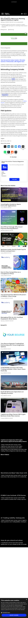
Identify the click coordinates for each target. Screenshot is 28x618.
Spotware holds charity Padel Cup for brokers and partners (13, 250)
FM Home (2, 17)
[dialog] (14, 608)
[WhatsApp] (5, 152)
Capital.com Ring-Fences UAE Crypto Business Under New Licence (13, 415)
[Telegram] (16, 146)
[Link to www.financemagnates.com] (14, 194)
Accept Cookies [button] (14, 615)
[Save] (16, 153)
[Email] (12, 146)
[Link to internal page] (5, 167)
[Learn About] (23, 147)
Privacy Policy (4, 611)
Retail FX (5, 17)
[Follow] (8, 153)
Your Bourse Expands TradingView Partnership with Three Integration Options (12, 345)
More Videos (5, 454)
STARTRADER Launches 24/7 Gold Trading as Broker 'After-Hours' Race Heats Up (13, 369)
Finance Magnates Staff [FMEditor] (19, 22)
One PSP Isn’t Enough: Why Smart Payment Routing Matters (12, 227)
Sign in (25, 13)
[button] (14, 612)
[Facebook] (19, 146)
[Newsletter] (22, 14)
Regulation (8, 17)
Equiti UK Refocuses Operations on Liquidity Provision (12, 392)
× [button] (26, 599)
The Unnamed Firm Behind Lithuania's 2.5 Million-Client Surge (13, 295)
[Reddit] (12, 152)
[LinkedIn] (8, 146)
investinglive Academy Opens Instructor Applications (11, 205)
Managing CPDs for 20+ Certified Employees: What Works (12, 318)
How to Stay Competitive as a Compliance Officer (11, 273)
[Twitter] (5, 146)
